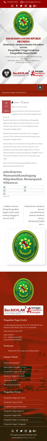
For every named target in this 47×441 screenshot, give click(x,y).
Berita (26, 102)
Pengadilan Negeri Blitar (12, 415)
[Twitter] (21, 6)
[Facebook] (17, 6)
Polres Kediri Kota (10, 380)
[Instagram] (26, 6)
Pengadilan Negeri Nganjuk (14, 411)
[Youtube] (30, 6)
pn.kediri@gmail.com (32, 2)
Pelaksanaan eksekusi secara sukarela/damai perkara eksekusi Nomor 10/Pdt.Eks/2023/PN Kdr (34, 215)
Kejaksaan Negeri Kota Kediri (14, 376)
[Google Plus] (35, 6)
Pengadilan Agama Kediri (13, 402)
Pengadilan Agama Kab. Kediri (15, 407)
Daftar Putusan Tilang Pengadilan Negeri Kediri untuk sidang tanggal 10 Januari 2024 (11, 212)
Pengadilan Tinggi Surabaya (14, 372)
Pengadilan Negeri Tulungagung (16, 420)
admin (16, 102)
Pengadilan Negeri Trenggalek (15, 424)
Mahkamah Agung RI (12, 363)
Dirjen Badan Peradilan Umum (15, 367)
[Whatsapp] (12, 6)
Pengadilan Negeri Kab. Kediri (14, 398)
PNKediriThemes (29, 438)
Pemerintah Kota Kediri (12, 385)
